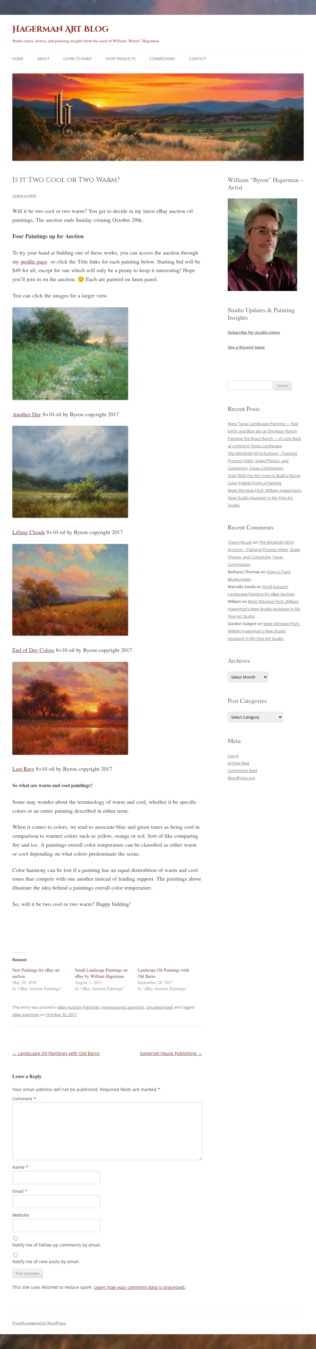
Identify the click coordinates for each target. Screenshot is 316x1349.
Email (19, 1191)
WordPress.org (241, 778)
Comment (24, 1099)
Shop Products (121, 58)
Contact (197, 58)
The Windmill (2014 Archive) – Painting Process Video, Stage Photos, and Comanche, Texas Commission (262, 460)
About (43, 58)
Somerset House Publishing (171, 1053)
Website (20, 1215)
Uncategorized (159, 1007)
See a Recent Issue (246, 347)
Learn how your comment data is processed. (140, 1287)
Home (17, 58)
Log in (233, 755)
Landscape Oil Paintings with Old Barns (56, 1053)
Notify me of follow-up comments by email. (56, 1245)
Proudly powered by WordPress (39, 1323)
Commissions (162, 58)
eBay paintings (25, 1014)
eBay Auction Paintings (79, 1007)
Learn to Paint (77, 58)
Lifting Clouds (28, 532)
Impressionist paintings (123, 1007)
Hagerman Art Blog (60, 29)
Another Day (26, 414)
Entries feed (238, 763)
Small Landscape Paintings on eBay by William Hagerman (101, 973)
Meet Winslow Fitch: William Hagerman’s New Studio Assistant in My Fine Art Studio (264, 498)
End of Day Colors (33, 650)
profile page (34, 261)
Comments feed (242, 770)
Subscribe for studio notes (254, 332)
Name (20, 1167)
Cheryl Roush (240, 542)
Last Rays (23, 768)
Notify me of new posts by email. (46, 1261)
